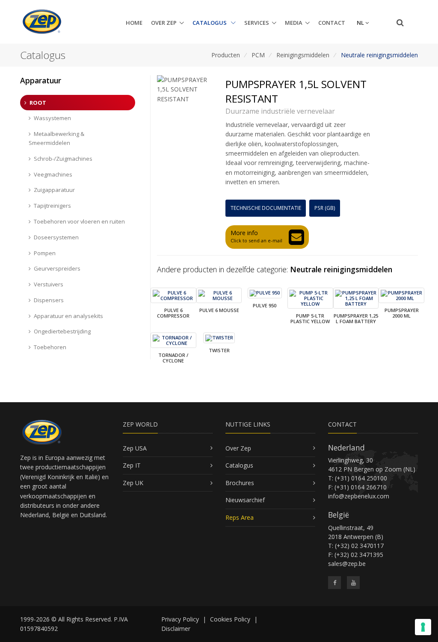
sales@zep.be (347, 564)
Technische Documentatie (266, 208)
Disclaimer (175, 628)
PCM (258, 55)
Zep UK (133, 483)
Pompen (45, 253)
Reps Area (239, 517)
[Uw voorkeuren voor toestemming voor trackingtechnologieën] (423, 627)
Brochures (239, 483)
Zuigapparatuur (54, 190)
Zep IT (132, 465)
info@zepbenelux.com (358, 496)
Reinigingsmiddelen (302, 55)
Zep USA (135, 448)
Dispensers (49, 300)
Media (293, 23)
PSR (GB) (324, 208)
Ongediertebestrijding (62, 331)
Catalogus (210, 23)
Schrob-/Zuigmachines (63, 158)
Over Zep (164, 23)
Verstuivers (48, 284)
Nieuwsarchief (245, 500)
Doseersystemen (56, 237)
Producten (225, 55)
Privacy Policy (180, 619)
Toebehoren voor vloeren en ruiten (79, 221)
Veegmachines (53, 174)
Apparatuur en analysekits (68, 316)
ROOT (38, 102)
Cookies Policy (230, 619)
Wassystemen (52, 118)
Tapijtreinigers (52, 205)
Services (256, 23)
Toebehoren (50, 347)
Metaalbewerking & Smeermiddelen (56, 138)
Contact (331, 23)
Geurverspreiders (57, 268)
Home (134, 23)
